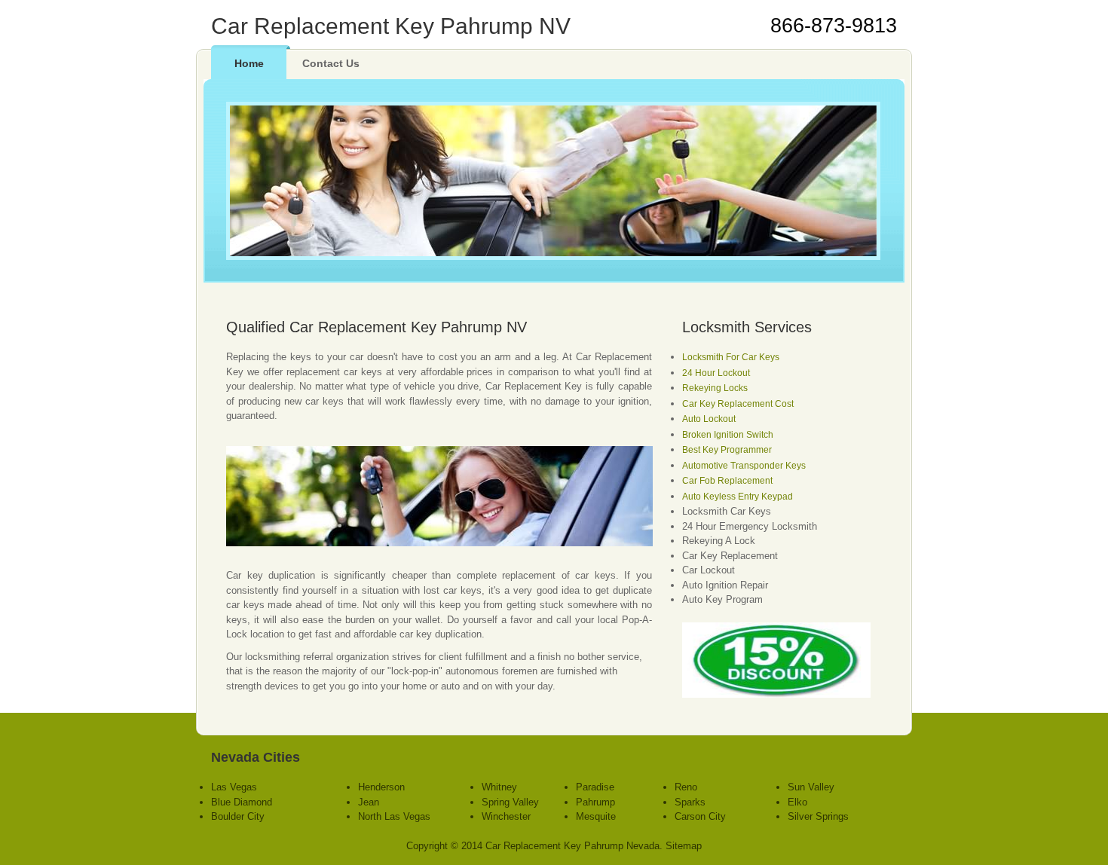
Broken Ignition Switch (727, 434)
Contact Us (331, 63)
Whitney (499, 787)
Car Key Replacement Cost (738, 404)
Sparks (690, 802)
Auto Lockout (709, 419)
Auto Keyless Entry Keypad (737, 496)
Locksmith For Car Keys (730, 357)
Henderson (381, 787)
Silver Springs (818, 816)
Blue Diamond (241, 802)
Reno (686, 787)
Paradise (595, 787)
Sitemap (684, 845)
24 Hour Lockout (716, 373)
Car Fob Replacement (727, 480)
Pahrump (595, 802)
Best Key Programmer (727, 450)
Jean (368, 802)
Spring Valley (510, 802)
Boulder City (238, 816)
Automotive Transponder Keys (744, 465)
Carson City (700, 816)
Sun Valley (811, 787)
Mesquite (596, 816)
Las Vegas (234, 787)
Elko (797, 802)
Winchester (506, 816)
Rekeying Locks (715, 388)
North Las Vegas (394, 816)
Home (249, 63)
